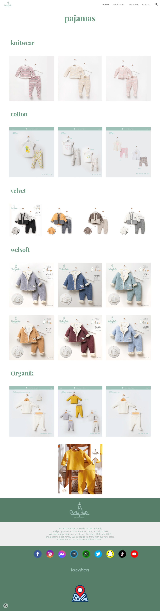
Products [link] (133, 4)
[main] (79, 17)
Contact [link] (146, 4)
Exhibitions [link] (119, 4)
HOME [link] (105, 4)
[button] (156, 4)
